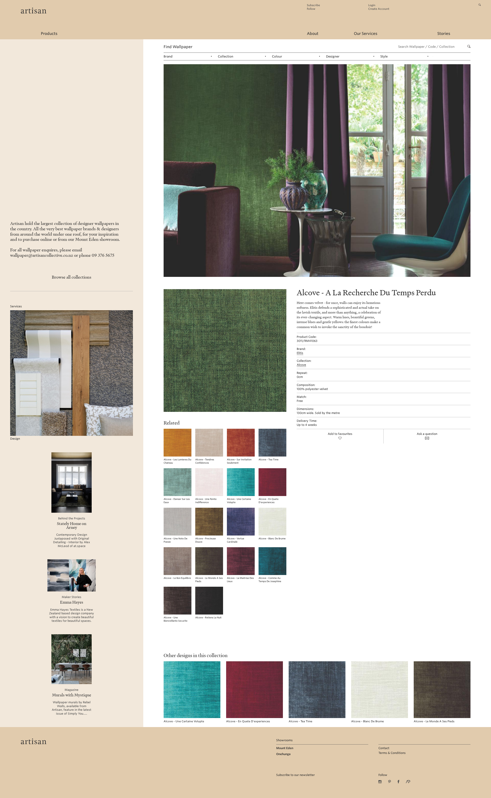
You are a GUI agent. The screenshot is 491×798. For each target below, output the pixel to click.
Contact (383, 748)
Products (49, 33)
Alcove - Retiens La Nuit (208, 617)
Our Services (365, 33)
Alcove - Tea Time (268, 459)
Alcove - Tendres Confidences (204, 461)
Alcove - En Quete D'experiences (268, 501)
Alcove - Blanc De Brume (272, 538)
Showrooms (284, 740)
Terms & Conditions (392, 753)
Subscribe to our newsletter (295, 775)
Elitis (300, 353)
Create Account (378, 8)
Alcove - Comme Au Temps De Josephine (270, 580)
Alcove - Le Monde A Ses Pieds (434, 721)
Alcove (301, 365)
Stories (443, 33)
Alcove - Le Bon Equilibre (177, 578)
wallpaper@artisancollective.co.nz (41, 255)
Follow (311, 8)
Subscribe (313, 5)
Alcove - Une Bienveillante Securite (175, 619)
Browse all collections (71, 277)
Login (371, 5)
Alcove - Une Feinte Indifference (206, 501)
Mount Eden (284, 748)
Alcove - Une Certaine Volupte (184, 721)
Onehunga (283, 754)
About (312, 33)
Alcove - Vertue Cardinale (235, 540)
